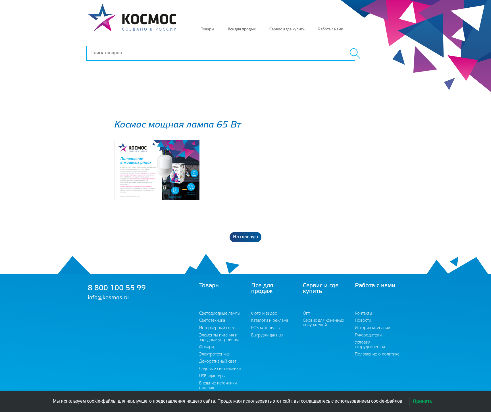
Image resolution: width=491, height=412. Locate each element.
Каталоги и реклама (269, 320)
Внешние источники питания (218, 385)
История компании (372, 328)
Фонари (206, 347)
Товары (207, 29)
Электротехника (214, 354)
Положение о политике (377, 354)
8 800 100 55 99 (117, 288)
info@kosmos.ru (108, 297)
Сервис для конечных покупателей (323, 322)
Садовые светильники (220, 369)
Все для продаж (242, 29)
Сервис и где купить (287, 29)
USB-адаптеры (212, 376)
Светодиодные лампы (219, 313)
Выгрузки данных (267, 335)
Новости (363, 320)
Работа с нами (330, 29)
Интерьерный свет (216, 328)
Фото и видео (264, 313)
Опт (306, 313)
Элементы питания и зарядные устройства (219, 337)
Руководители (368, 335)
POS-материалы (265, 328)
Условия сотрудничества (370, 344)
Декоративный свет (217, 361)
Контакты (363, 313)
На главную (245, 237)
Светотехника (212, 320)
